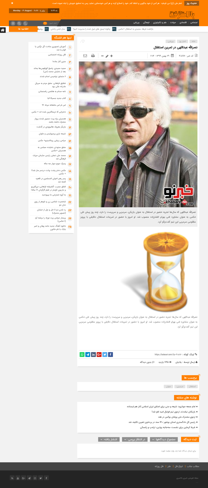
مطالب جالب (193, 466)
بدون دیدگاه (145, 362)
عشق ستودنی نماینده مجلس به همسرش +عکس (52, 149)
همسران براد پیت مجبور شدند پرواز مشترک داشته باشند (50, 120)
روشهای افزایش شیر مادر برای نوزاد (53, 29)
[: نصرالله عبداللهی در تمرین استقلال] (85, 56)
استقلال (192, 386)
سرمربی (180, 386)
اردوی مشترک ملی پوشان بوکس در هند (176, 417)
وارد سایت (169, 450)
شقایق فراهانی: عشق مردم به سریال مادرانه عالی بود (50, 85)
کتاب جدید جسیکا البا (56, 98)
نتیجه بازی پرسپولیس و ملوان (52, 133)
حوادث (173, 22)
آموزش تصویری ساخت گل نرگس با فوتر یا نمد (50, 48)
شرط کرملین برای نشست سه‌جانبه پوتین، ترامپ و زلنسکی (167, 427)
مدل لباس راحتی (83, 29)
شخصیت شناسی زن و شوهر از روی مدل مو (50, 203)
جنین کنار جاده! (59, 61)
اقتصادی (183, 22)
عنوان (168, 386)
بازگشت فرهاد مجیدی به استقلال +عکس (160, 29)
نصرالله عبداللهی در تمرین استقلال (175, 47)
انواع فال (179, 466)
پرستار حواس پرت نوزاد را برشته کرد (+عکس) (50, 219)
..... (197, 481)
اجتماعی (193, 22)
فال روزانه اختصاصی (57, 54)
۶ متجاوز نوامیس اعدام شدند (53, 76)
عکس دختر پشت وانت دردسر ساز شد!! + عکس (48, 172)
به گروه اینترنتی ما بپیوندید (54, 195)
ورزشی (136, 22)
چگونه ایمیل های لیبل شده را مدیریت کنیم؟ (116, 29)
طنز (169, 466)
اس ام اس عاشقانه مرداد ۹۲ (54, 105)
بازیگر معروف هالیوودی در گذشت (51, 127)
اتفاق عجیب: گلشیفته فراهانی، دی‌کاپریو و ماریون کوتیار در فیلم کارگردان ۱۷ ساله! (48, 188)
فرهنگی (146, 22)
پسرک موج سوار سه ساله (55, 163)
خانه (193, 41)
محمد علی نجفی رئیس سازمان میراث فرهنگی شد (49, 157)
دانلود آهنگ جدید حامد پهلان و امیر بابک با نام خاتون (50, 227)
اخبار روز (182, 41)
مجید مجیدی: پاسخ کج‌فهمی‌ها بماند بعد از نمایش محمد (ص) (50, 70)
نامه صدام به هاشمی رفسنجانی (52, 91)
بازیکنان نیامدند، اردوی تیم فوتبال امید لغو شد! (173, 412)
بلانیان (179, 362)
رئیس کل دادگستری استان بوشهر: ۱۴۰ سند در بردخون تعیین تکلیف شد (162, 422)
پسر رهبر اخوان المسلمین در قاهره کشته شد (51, 180)
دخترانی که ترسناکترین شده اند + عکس (49, 112)
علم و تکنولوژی (160, 22)
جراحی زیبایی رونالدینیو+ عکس (52, 140)
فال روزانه (159, 466)
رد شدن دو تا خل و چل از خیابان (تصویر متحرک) (51, 211)
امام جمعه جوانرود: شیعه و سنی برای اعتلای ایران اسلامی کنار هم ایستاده (161, 406)
